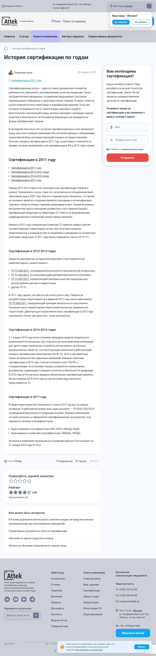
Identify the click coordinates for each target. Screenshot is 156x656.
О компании (58, 578)
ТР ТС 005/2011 (20, 274)
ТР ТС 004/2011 (20, 270)
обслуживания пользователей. (89, 650)
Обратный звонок (133, 633)
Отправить (127, 157)
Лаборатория (91, 602)
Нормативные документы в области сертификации (38, 531)
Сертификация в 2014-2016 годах (30, 176)
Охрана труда (91, 596)
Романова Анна (23, 72)
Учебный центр (92, 578)
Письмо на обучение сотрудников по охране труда (38, 545)
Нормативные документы (105, 36)
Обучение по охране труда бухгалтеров (31, 538)
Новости (9, 36)
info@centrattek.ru (14, 6)
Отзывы (55, 584)
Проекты (56, 602)
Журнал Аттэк (59, 620)
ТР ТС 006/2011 (18, 303)
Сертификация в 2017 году (26, 180)
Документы (57, 608)
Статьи (24, 36)
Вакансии (56, 596)
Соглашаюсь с (126, 149)
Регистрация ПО (92, 608)
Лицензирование (92, 614)
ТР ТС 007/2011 (20, 279)
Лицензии (56, 590)
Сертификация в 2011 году (26, 80)
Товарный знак (59, 626)
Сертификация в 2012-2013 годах (30, 172)
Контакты (56, 614)
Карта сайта (9, 644)
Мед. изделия (91, 584)
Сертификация (91, 590)
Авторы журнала (73, 36)
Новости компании (45, 36)
